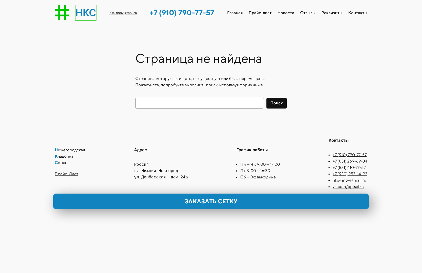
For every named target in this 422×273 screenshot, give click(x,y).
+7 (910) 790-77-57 (350, 154)
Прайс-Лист (66, 173)
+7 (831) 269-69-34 (350, 161)
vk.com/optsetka (348, 186)
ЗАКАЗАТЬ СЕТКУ (211, 201)
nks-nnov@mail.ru (123, 13)
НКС (85, 13)
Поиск (276, 102)
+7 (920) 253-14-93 (350, 173)
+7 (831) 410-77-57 (349, 167)
